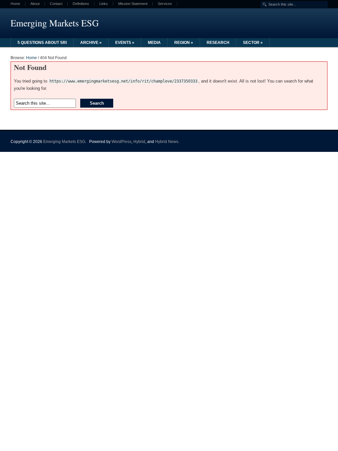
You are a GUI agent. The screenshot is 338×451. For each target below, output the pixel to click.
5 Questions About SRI (42, 42)
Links (103, 4)
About (35, 4)
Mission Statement (133, 4)
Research (218, 42)
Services (165, 4)
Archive (91, 42)
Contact (56, 4)
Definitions (81, 4)
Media (154, 42)
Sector (253, 42)
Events (124, 42)
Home (15, 4)
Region (183, 42)
